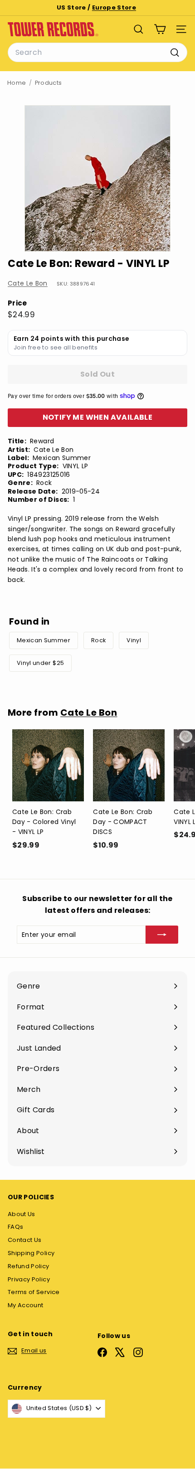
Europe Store (114, 7)
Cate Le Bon (28, 283)
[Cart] (160, 29)
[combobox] (97, 53)
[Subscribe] (162, 935)
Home (16, 83)
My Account (26, 1305)
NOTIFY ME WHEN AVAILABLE (98, 417)
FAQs (15, 1226)
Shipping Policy (31, 1253)
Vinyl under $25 (40, 663)
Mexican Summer (43, 640)
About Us (21, 1214)
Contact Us (25, 1240)
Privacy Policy (29, 1279)
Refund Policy (28, 1266)
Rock (98, 640)
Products (48, 83)
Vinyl (134, 640)
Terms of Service (34, 1292)
